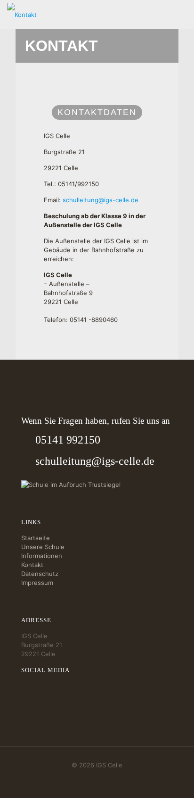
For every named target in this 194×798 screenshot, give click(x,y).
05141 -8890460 (94, 319)
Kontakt (32, 564)
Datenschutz (39, 573)
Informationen (41, 555)
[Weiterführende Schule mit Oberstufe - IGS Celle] (22, 14)
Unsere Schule (43, 547)
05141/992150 (78, 184)
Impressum (37, 582)
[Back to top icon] (175, 779)
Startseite (35, 538)
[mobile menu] (181, 14)
